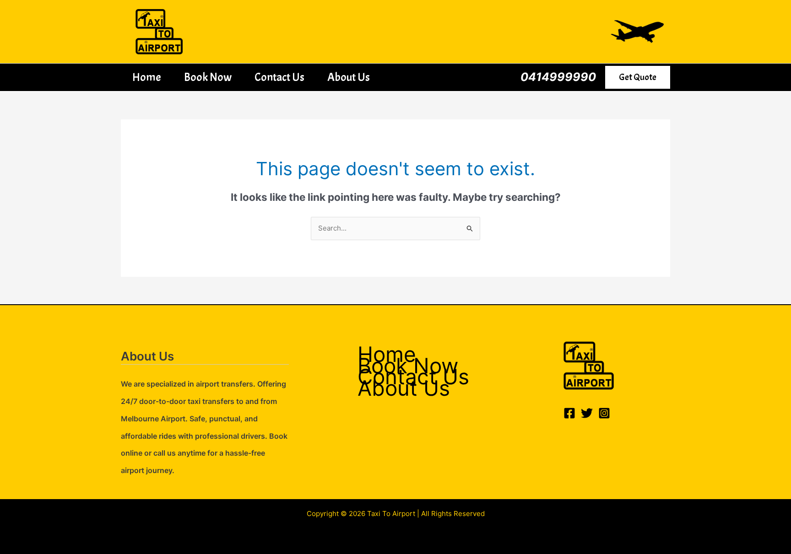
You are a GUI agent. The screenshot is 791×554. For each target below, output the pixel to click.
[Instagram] (604, 413)
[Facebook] (569, 413)
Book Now (208, 77)
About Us (348, 77)
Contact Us (279, 77)
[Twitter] (587, 413)
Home (146, 77)
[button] (637, 77)
